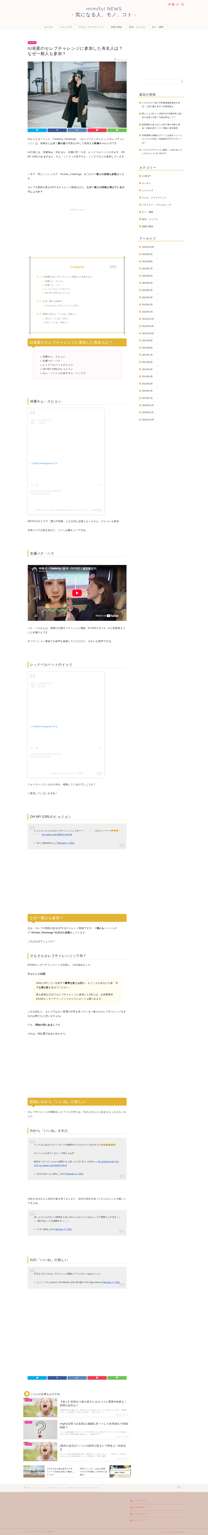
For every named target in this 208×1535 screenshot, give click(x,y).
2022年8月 (147, 261)
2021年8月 (147, 348)
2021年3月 (147, 383)
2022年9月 (147, 254)
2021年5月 (147, 369)
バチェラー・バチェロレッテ (156, 205)
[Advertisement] (77, 232)
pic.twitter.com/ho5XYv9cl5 (53, 1165)
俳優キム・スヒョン (54, 281)
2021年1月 (147, 398)
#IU (113, 1161)
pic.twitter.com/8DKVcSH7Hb (57, 834)
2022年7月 (147, 268)
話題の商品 (116, 27)
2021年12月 (148, 319)
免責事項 (50, 1531)
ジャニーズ (66, 27)
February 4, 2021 (111, 1282)
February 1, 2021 (66, 843)
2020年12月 (148, 405)
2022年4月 (147, 290)
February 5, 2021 (74, 1174)
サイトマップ (140, 1520)
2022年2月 (147, 304)
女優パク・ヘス (52, 285)
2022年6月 (147, 276)
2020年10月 (148, 419)
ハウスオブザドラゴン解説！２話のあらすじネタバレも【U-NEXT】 (162, 152)
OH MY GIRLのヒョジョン (58, 293)
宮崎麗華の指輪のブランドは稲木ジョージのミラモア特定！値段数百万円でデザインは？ (162, 139)
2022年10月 (148, 247)
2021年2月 (147, 391)
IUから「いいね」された (56, 319)
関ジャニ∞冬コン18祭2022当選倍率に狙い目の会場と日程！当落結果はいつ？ (162, 115)
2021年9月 (147, 340)
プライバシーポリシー (34, 1531)
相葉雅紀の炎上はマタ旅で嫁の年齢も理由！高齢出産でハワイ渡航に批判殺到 (161, 126)
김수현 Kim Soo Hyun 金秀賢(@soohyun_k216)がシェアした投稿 (66, 510)
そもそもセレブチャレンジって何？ (62, 306)
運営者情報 (139, 1507)
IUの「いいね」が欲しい (56, 322)
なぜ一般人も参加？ (53, 301)
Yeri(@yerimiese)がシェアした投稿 (66, 773)
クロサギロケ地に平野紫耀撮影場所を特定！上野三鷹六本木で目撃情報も (161, 105)
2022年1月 (147, 312)
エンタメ (48, 27)
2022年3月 (147, 297)
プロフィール (140, 1500)
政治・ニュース (137, 27)
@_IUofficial (104, 1161)
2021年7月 (147, 355)
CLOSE (113, 266)
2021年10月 (148, 333)
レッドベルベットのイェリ (57, 289)
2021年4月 (147, 376)
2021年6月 (147, 362)
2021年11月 (148, 326)
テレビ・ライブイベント (91, 27)
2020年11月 (148, 412)
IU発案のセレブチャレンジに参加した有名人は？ (68, 276)
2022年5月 (147, 283)
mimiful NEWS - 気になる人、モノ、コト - (104, 11)
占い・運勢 (158, 27)
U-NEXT (146, 176)
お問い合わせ (140, 1514)
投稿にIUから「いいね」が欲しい (60, 314)
